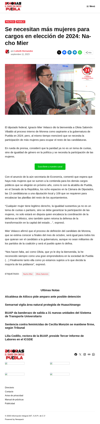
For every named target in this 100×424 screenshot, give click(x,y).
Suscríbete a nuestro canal (50, 167)
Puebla (20, 22)
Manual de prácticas (14, 399)
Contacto (9, 392)
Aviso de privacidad (14, 395)
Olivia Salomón (42, 274)
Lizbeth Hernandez (23, 51)
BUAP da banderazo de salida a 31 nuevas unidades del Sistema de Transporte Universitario (48, 314)
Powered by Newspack (14, 419)
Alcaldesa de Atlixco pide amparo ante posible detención (43, 296)
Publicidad (10, 403)
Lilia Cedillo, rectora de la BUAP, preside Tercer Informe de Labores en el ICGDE (44, 337)
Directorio (9, 387)
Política (10, 22)
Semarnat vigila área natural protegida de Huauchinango (42, 304)
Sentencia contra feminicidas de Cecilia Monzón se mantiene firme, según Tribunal (50, 326)
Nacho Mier (28, 274)
